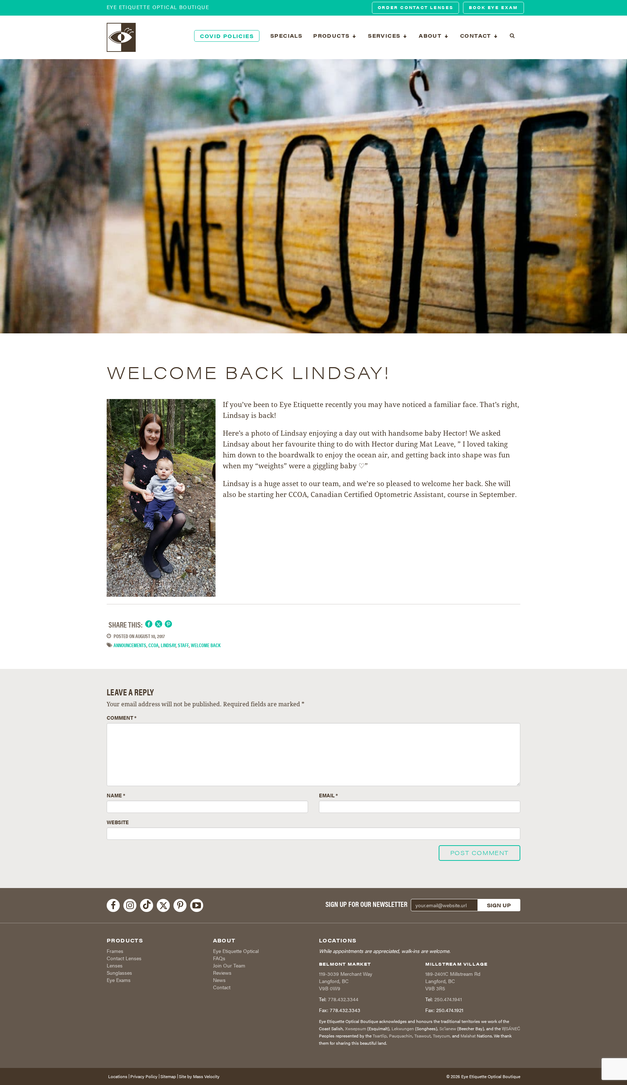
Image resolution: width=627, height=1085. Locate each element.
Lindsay (168, 645)
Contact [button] (476, 35)
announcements (130, 645)
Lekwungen (403, 1028)
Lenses (115, 965)
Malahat (468, 1036)
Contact (221, 987)
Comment (121, 717)
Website (118, 822)
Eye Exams (119, 979)
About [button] (431, 35)
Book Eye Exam (493, 7)
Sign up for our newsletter (366, 904)
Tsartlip (380, 1036)
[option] (313, 196)
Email (328, 795)
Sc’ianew (447, 1028)
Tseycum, (442, 1036)
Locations (117, 1076)
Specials (286, 35)
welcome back (206, 645)
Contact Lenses (124, 958)
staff (183, 645)
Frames (115, 950)
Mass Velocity (206, 1076)
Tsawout (422, 1036)
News (219, 979)
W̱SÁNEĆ (511, 1028)
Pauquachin (400, 1036)
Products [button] (332, 35)
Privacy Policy (143, 1076)
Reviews (222, 972)
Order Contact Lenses (416, 7)
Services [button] (385, 35)
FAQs (219, 958)
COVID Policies (227, 36)
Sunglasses (119, 972)
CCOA (153, 645)
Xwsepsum (355, 1028)
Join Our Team (229, 965)
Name (116, 795)
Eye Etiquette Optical (236, 950)
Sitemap (168, 1076)
